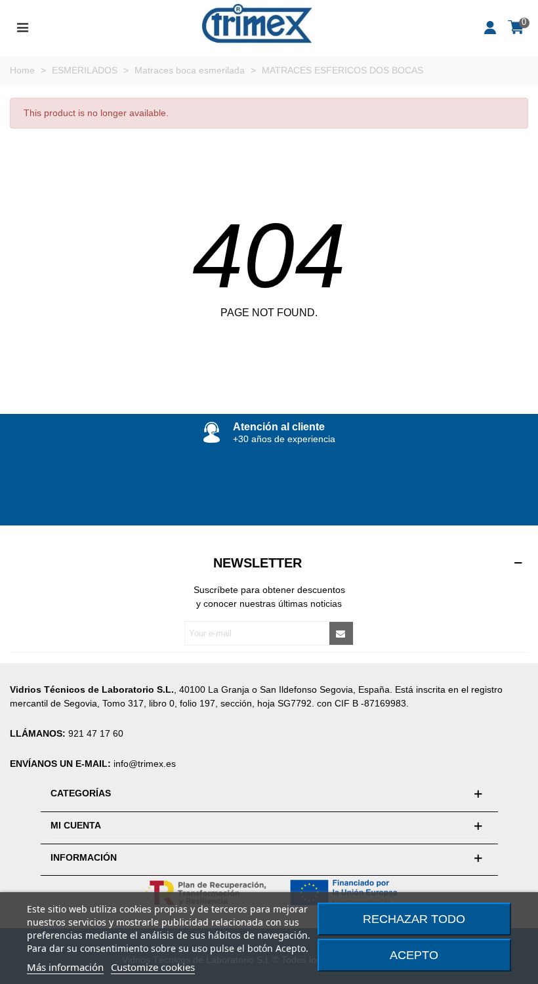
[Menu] (22, 26)
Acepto (414, 955)
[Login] (490, 26)
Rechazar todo (414, 919)
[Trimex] (256, 26)
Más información (65, 967)
